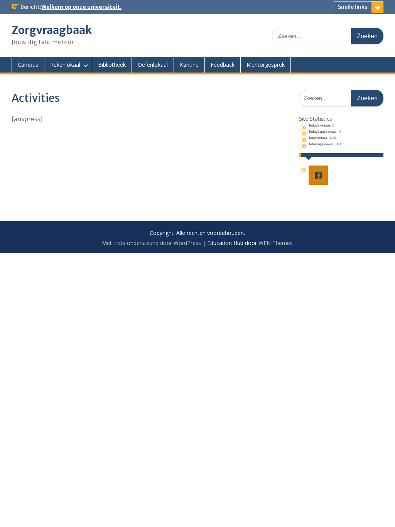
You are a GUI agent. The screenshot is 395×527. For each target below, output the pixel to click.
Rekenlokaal (65, 64)
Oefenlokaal (153, 64)
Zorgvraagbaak (52, 30)
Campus (28, 64)
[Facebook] (320, 175)
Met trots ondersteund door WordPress (151, 243)
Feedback (223, 64)
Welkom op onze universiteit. (81, 6)
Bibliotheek (112, 64)
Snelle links (352, 6)
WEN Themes (275, 243)
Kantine (189, 64)
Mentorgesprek (265, 64)
